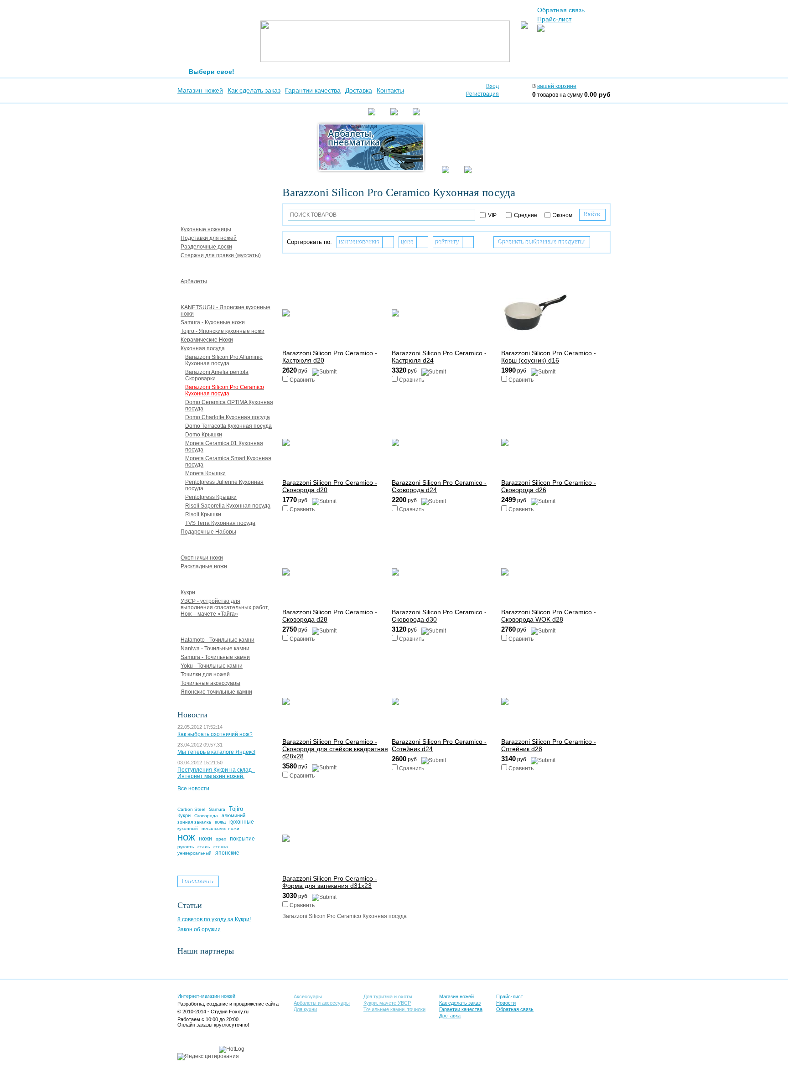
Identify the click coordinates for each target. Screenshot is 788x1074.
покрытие (242, 838)
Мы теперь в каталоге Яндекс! (216, 752)
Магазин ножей (200, 90)
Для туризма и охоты (208, 544)
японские (227, 853)
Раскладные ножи (204, 566)
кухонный (187, 828)
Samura (217, 809)
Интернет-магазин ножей (206, 996)
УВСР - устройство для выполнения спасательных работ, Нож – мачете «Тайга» (225, 607)
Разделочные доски (206, 247)
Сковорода (206, 815)
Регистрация (482, 94)
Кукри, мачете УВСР (207, 579)
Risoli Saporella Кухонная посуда (227, 506)
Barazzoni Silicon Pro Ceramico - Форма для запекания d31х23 (329, 882)
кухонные (241, 822)
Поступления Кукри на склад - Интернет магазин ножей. (216, 773)
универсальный (194, 853)
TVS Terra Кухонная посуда (220, 523)
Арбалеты (194, 281)
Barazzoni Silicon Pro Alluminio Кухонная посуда (224, 360)
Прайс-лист (554, 19)
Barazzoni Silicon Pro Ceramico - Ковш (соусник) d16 (548, 356)
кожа (220, 822)
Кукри (188, 592)
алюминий (233, 815)
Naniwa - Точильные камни (215, 648)
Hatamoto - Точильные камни (217, 640)
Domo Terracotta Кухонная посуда (228, 426)
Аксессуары (195, 216)
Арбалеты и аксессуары (213, 268)
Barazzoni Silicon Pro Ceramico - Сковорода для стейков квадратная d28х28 (335, 749)
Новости (506, 1003)
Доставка (358, 90)
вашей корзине (556, 86)
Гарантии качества (313, 90)
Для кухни (192, 294)
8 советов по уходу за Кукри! (214, 919)
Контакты (390, 90)
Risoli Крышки (203, 514)
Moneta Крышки (205, 473)
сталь (203, 846)
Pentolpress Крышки (211, 497)
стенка (220, 846)
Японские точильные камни (216, 692)
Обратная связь (561, 10)
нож (186, 837)
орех (221, 838)
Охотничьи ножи (202, 558)
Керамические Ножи (207, 340)
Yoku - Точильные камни (212, 666)
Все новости (193, 788)
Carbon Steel (191, 809)
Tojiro (236, 808)
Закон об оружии (199, 929)
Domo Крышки (203, 434)
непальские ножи (220, 828)
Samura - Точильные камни (215, 657)
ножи (205, 838)
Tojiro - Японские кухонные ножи (222, 331)
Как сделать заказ (254, 90)
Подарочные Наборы (208, 532)
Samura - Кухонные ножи (213, 322)
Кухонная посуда (203, 348)
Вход (492, 86)
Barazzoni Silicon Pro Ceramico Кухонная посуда (224, 390)
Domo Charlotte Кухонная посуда (227, 417)
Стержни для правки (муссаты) (221, 255)
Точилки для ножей (205, 674)
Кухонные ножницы (206, 229)
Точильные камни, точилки (217, 626)
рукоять (185, 846)
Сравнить (302, 380)
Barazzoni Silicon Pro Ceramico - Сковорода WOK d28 (548, 615)
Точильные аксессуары (210, 683)
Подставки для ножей (209, 238)
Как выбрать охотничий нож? (215, 734)
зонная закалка (194, 822)
